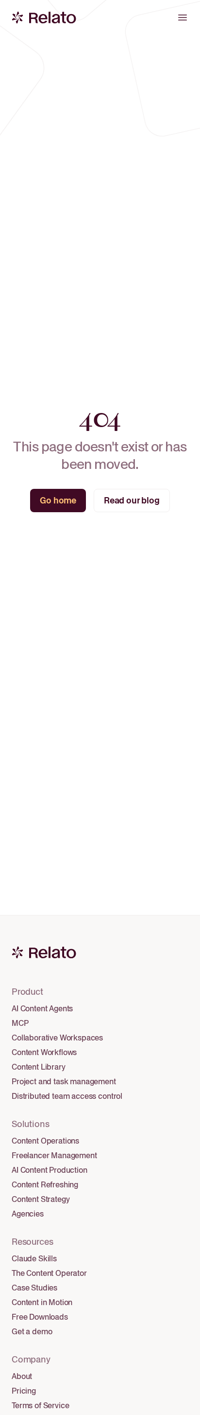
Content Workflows (44, 1052)
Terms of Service (40, 1405)
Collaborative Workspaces (57, 1037)
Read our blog (132, 500)
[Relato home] (26, 17)
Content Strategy (40, 1199)
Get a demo (32, 1331)
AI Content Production (49, 1170)
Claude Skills (34, 1258)
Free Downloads (40, 1317)
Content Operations (45, 1140)
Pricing (24, 1391)
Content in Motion (42, 1302)
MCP (20, 1023)
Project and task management (64, 1081)
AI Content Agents (42, 1008)
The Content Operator (49, 1273)
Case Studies (34, 1287)
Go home (58, 500)
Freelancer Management (54, 1155)
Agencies (28, 1213)
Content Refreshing (45, 1184)
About (22, 1376)
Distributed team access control (67, 1096)
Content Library (39, 1067)
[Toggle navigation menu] (182, 17)
